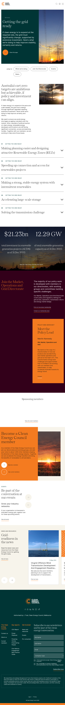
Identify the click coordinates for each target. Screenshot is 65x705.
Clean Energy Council (32, 700)
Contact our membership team (42, 311)
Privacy (35, 696)
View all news (4, 559)
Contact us (4, 633)
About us (4, 637)
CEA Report (15, 629)
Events (53, 69)
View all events (5, 519)
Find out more (34, 579)
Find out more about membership (42, 307)
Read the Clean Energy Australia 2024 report (31, 264)
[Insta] (27, 609)
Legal (29, 696)
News (17, 74)
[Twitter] (33, 609)
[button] (12, 580)
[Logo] (32, 601)
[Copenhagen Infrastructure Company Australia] (10, 410)
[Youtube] (36, 609)
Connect (40, 376)
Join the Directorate (39, 69)
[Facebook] (25, 609)
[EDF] (28, 410)
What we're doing (21, 69)
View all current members (31, 421)
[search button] (56, 4)
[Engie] (45, 410)
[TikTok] (39, 609)
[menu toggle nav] (63, 4)
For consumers (26, 639)
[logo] (5, 4)
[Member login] (60, 4)
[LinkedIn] (30, 609)
